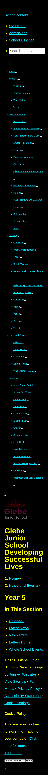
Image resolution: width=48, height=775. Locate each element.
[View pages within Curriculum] (25, 243)
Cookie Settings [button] (17, 703)
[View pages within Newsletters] (26, 357)
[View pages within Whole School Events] (35, 371)
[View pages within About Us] (19, 79)
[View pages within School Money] (28, 414)
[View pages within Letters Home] (28, 364)
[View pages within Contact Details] (29, 93)
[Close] (5, 768)
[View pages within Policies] (22, 193)
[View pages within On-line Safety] (28, 400)
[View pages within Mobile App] (25, 471)
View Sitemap (15, 681)
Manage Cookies (19, 760)
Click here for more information (20, 745)
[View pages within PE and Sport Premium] (37, 186)
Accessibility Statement (22, 696)
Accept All (8, 760)
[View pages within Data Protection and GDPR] (41, 136)
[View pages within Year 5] (21, 321)
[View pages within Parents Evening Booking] (39, 464)
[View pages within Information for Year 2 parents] (14, 485)
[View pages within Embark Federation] (33, 143)
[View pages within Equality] (22, 150)
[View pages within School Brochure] (31, 457)
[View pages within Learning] (18, 236)
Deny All (29, 760)
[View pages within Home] (16, 72)
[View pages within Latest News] (26, 350)
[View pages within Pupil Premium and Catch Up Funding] (22, 207)
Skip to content (16, 15)
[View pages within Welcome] (23, 86)
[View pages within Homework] (25, 300)
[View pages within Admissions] (25, 122)
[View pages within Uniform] (22, 428)
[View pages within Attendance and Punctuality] (41, 129)
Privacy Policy (29, 689)
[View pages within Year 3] (21, 307)
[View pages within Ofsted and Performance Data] (14, 179)
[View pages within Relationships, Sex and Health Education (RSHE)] (32, 293)
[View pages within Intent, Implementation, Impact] (21, 257)
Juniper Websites (22, 674)
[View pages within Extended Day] (28, 421)
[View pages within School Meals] (27, 435)
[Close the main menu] (5, 495)
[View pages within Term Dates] (26, 407)
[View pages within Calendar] (23, 343)
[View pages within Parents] (17, 378)
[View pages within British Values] (28, 264)
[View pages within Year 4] (21, 314)
